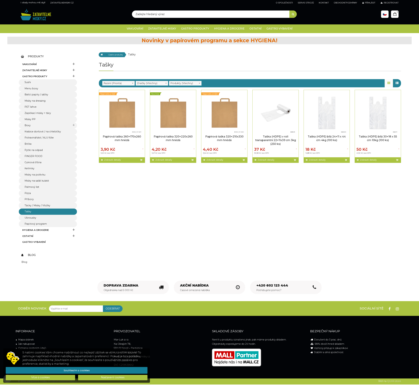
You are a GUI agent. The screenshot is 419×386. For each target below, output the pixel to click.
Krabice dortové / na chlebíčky (43, 131)
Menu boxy (31, 88)
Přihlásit (370, 2)
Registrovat (391, 2)
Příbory (29, 199)
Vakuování (29, 64)
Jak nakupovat (26, 343)
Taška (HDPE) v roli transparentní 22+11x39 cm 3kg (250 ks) (275, 140)
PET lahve (30, 106)
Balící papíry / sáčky (36, 94)
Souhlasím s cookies (77, 370)
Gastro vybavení (34, 242)
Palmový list (32, 186)
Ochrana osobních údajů (32, 348)
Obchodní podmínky (345, 2)
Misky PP (30, 119)
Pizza (28, 193)
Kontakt (324, 2)
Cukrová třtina (33, 162)
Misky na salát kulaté (37, 180)
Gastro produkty (116, 55)
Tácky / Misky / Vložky (37, 205)
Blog (24, 262)
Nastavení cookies (112, 377)
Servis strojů (306, 2)
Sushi (28, 82)
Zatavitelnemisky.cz (62, 2)
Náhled (123, 110)
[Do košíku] (141, 160)
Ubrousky (30, 217)
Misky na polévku (35, 174)
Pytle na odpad (34, 150)
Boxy (28, 125)
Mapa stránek (26, 339)
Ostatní (27, 236)
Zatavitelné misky (34, 70)
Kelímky (29, 168)
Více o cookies (40, 377)
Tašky (28, 211)
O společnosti (284, 2)
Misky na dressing (35, 100)
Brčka (28, 143)
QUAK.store (394, 381)
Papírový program (36, 223)
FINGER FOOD (33, 156)
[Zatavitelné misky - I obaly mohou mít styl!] (35, 14)
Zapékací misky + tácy (38, 113)
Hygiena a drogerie (35, 230)
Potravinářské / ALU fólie (39, 137)
